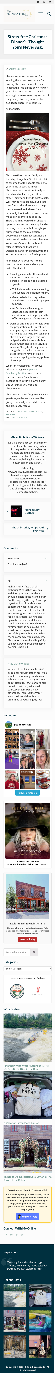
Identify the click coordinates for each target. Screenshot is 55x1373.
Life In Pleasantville (35, 1366)
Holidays (10, 414)
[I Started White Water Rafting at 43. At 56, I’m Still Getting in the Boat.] (15, 1295)
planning (23, 417)
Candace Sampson (18, 69)
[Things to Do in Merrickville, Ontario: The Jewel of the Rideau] (15, 1321)
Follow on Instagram (27, 792)
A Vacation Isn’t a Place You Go (21, 1122)
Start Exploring (27, 939)
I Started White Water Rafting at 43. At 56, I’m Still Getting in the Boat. (26, 1067)
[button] (12, 739)
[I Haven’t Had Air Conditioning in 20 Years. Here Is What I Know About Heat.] (40, 1321)
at (46, 558)
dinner (14, 417)
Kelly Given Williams (18, 663)
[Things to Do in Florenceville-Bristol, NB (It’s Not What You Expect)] (40, 1346)
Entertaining (35, 411)
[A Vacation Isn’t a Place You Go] (40, 1295)
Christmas (22, 411)
